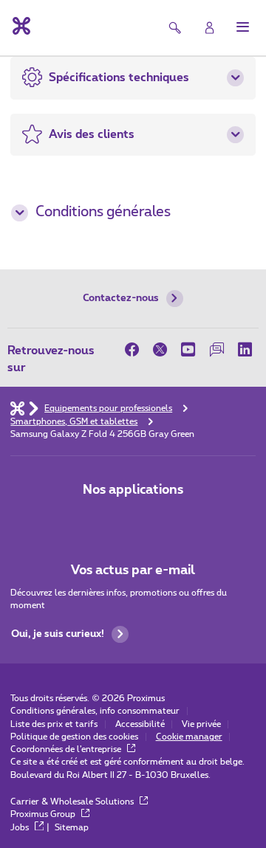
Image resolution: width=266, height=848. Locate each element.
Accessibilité (140, 724)
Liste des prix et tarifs (54, 724)
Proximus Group (44, 814)
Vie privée (201, 724)
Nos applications (133, 489)
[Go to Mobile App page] (133, 520)
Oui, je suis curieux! (57, 634)
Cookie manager (189, 737)
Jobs (20, 828)
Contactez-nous (121, 298)
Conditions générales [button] (103, 212)
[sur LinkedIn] (245, 349)
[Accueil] (17, 408)
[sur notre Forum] (216, 349)
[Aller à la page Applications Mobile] (93, 520)
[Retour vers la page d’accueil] (20, 25)
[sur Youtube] (188, 349)
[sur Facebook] (135, 349)
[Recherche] (175, 27)
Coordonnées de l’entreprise (66, 749)
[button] (243, 27)
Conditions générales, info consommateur (95, 711)
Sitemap (72, 828)
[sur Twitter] (160, 349)
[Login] (209, 27)
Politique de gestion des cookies (74, 737)
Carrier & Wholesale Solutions (73, 802)
